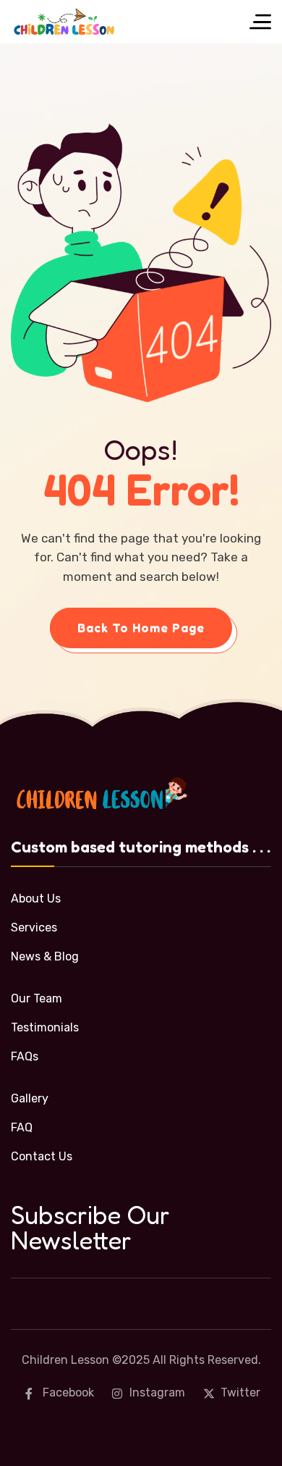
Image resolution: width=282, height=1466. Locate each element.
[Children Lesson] (64, 21)
